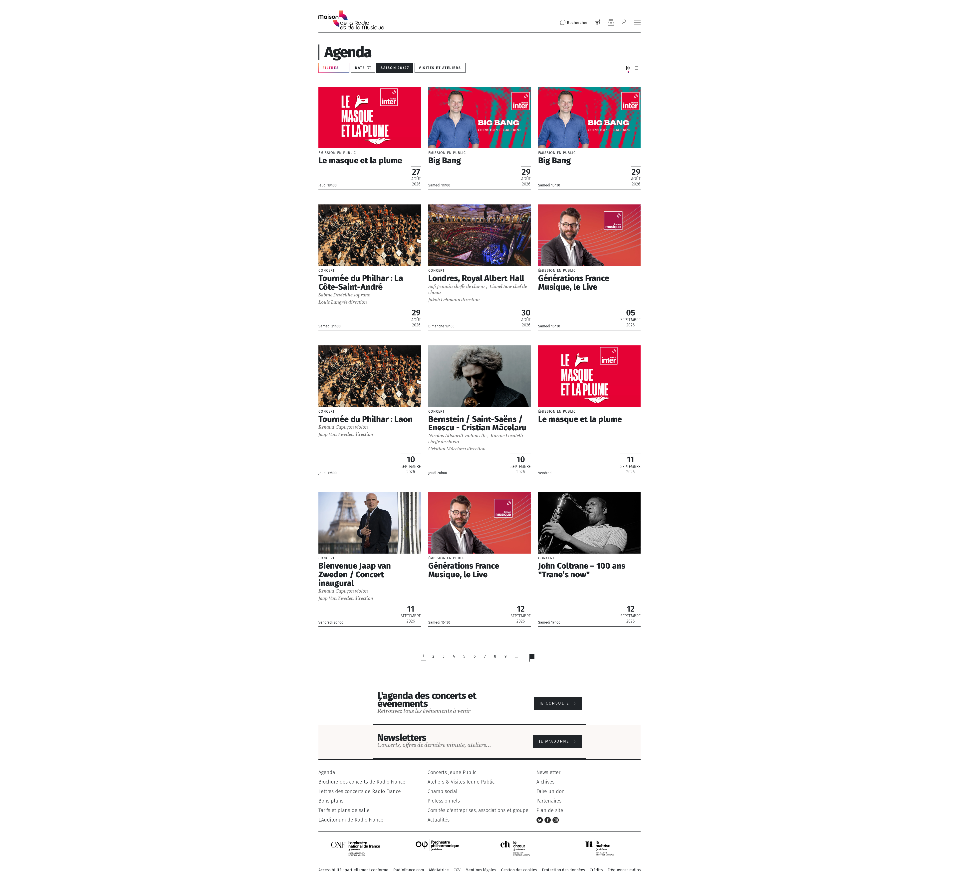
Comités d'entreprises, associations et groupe (478, 810)
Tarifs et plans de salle (344, 810)
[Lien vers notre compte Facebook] (548, 820)
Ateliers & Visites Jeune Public (461, 782)
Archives (545, 782)
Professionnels (444, 801)
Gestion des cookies (519, 870)
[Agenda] (597, 22)
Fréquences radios (624, 870)
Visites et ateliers (440, 68)
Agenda (326, 772)
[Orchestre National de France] (355, 847)
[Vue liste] (636, 68)
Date (360, 68)
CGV (457, 870)
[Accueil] (351, 20)
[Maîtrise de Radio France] (603, 847)
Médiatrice (439, 870)
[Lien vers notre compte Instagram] (555, 820)
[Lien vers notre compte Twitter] (540, 820)
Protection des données (563, 870)
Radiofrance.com (408, 870)
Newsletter (548, 772)
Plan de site (549, 810)
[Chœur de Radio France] (520, 847)
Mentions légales (481, 870)
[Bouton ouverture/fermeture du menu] (637, 22)
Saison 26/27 (395, 68)
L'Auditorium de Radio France (350, 820)
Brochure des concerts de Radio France (361, 782)
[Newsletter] (611, 22)
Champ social (443, 791)
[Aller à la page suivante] (535, 659)
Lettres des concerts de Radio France (359, 791)
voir (369, 138)
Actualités (439, 820)
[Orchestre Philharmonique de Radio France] (438, 847)
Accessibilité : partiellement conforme (353, 870)
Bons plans (330, 801)
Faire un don (550, 791)
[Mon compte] (624, 22)
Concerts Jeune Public (452, 772)
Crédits (596, 870)
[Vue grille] (628, 68)
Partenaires (548, 801)
